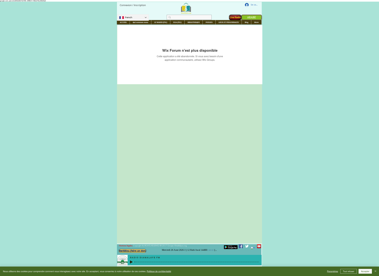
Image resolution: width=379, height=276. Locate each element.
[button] (140, 22)
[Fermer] (375, 271)
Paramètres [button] (332, 271)
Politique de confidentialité (159, 271)
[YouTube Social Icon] (259, 246)
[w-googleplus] (253, 249)
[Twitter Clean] (247, 246)
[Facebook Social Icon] (241, 246)
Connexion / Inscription (133, 5)
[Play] (131, 261)
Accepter (365, 271)
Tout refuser (348, 271)
